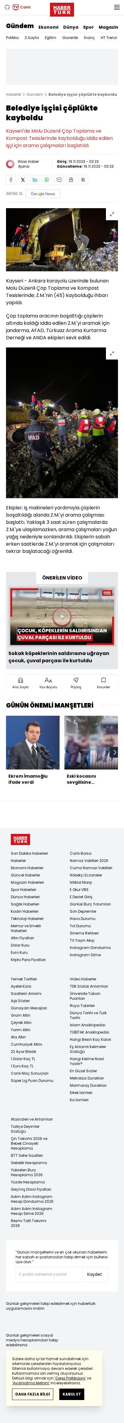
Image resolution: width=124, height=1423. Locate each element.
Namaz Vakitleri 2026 (89, 860)
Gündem (20, 26)
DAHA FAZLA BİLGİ (32, 1394)
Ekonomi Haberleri (27, 867)
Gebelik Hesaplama (29, 1162)
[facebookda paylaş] (11, 180)
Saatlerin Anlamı (26, 993)
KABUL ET (72, 1394)
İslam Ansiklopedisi (87, 1025)
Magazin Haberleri (27, 882)
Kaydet (94, 1274)
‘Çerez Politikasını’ (70, 1378)
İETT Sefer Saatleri (27, 1155)
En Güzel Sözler (83, 1070)
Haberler (13, 94)
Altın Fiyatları (22, 938)
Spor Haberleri (23, 889)
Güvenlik (70, 37)
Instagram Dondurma (90, 947)
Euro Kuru (19, 952)
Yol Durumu (80, 925)
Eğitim (50, 37)
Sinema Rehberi (84, 933)
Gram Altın (20, 1015)
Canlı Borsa (80, 853)
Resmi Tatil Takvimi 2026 (28, 1223)
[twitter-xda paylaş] (23, 180)
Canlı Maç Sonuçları (29, 1073)
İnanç (89, 37)
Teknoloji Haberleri (27, 918)
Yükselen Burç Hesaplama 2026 (27, 1172)
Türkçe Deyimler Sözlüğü (25, 1129)
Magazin (108, 27)
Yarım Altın (20, 1029)
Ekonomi (48, 27)
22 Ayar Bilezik (23, 1051)
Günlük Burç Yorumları (90, 904)
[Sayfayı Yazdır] (71, 180)
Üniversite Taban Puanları (85, 996)
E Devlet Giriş (81, 896)
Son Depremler (83, 911)
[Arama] (7, 7)
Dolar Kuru (20, 945)
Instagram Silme (85, 954)
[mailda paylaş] (59, 180)
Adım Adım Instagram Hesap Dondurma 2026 (32, 1199)
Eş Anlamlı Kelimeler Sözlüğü (88, 1049)
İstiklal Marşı (81, 882)
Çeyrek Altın (21, 1022)
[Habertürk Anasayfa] (62, 8)
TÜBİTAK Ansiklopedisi (89, 1032)
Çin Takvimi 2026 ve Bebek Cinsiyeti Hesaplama (29, 1143)
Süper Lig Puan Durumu (32, 1080)
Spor (88, 27)
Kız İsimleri (79, 1099)
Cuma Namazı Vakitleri (91, 867)
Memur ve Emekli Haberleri (26, 928)
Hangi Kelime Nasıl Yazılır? (87, 1061)
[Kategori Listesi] (117, 7)
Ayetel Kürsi (21, 986)
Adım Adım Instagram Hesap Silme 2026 (31, 1211)
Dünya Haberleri (25, 896)
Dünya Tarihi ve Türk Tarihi (88, 1015)
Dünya (70, 27)
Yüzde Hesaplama (28, 1182)
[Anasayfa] (20, 839)
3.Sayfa (32, 37)
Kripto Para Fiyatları (28, 959)
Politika (12, 37)
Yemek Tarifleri (24, 979)
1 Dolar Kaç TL (23, 1058)
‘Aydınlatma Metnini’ (31, 1383)
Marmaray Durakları (88, 1085)
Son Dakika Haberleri (29, 853)
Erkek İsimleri (81, 1092)
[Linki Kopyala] (83, 180)
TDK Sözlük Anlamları (89, 986)
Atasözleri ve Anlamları (32, 1119)
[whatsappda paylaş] (47, 180)
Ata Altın (18, 1037)
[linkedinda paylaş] (35, 180)
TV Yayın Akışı (82, 940)
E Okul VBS (79, 889)
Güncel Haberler (25, 875)
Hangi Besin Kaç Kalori (90, 1039)
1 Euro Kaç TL (22, 1066)
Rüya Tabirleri (82, 1005)
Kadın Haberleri (25, 911)
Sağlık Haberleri (25, 904)
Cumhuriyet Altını (26, 1044)
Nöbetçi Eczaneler (86, 875)
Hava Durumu (82, 918)
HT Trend (109, 37)
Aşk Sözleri (20, 1000)
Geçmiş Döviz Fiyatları (31, 1189)
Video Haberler (83, 979)
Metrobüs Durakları (87, 1078)
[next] (115, 752)
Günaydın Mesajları (29, 1008)
